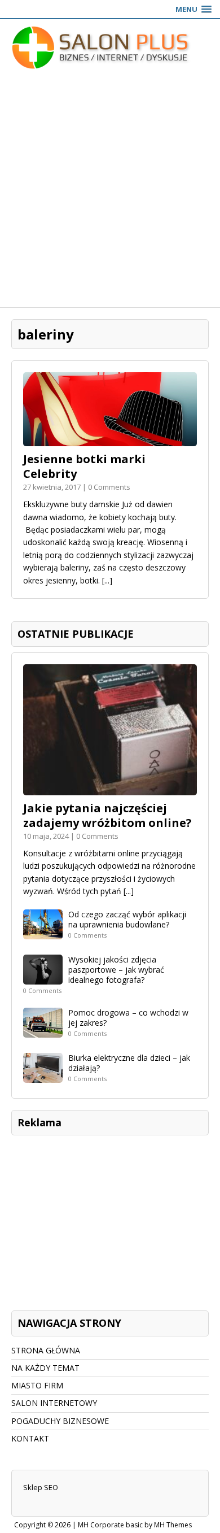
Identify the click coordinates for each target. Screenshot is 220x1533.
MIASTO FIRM (37, 1385)
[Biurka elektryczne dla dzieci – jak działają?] (43, 1076)
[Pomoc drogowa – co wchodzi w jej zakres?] (43, 1031)
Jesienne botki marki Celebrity (84, 466)
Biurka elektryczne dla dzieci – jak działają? (129, 1062)
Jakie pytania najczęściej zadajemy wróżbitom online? (107, 815)
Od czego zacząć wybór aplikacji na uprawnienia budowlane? (127, 919)
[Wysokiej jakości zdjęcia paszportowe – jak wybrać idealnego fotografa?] (43, 977)
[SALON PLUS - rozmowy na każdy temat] (110, 47)
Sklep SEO (40, 1487)
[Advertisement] (110, 191)
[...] (107, 580)
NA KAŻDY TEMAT (45, 1367)
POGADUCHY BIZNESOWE (60, 1421)
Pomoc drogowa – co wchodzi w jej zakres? (128, 1017)
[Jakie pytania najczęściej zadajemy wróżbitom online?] (110, 788)
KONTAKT (30, 1438)
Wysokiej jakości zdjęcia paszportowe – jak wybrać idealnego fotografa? (116, 969)
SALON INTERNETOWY (54, 1402)
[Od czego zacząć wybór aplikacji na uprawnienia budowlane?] (43, 932)
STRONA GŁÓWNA (45, 1350)
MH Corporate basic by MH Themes (135, 1525)
